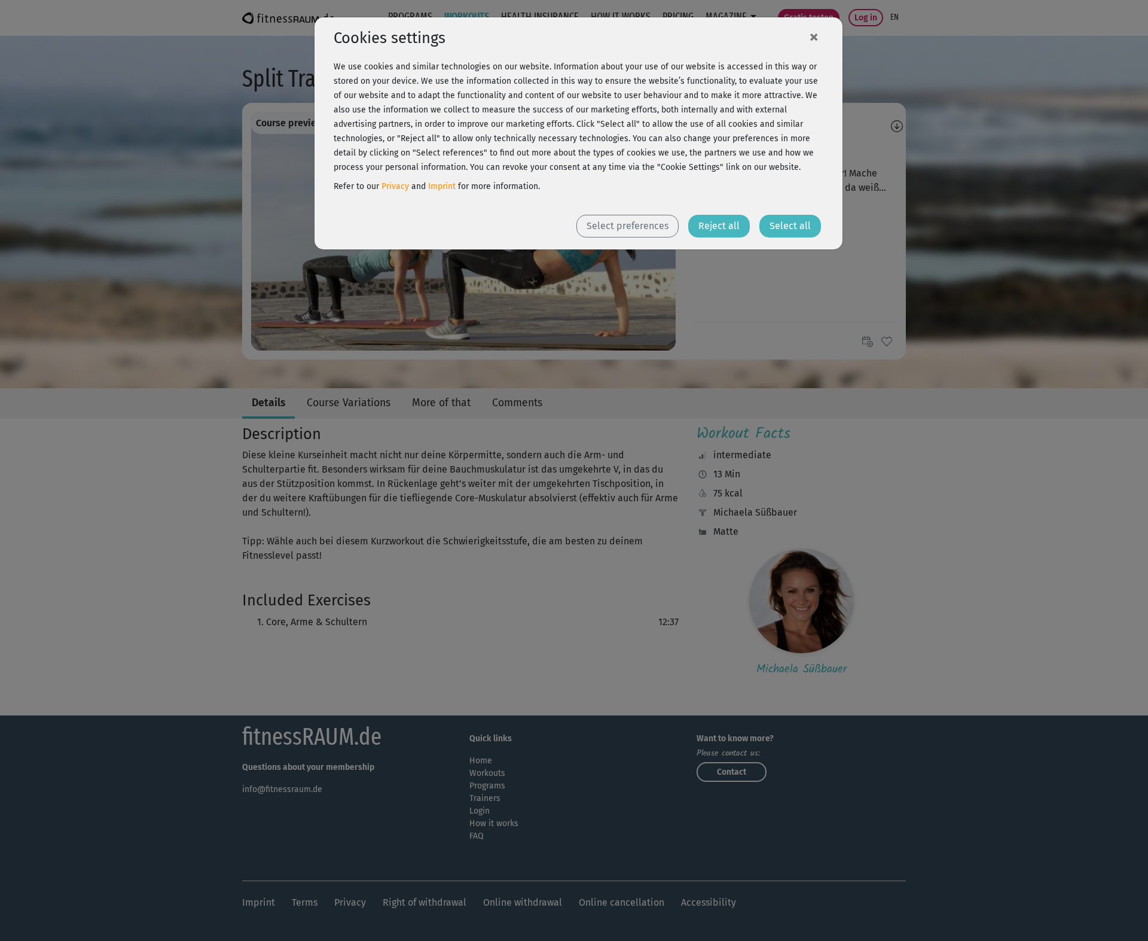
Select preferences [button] (627, 226)
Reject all (719, 226)
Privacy (395, 186)
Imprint (442, 186)
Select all (790, 226)
